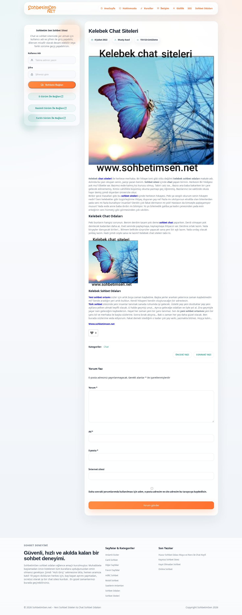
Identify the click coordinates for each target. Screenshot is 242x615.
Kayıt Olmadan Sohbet (170, 564)
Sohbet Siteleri (112, 595)
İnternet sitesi (96, 469)
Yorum (93, 387)
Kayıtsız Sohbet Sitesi (169, 559)
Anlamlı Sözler (112, 554)
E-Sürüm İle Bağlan (50, 96)
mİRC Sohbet (111, 575)
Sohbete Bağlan (54, 84)
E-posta (93, 450)
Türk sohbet (95, 304)
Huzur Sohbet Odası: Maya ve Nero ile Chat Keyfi (182, 554)
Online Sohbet (166, 569)
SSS (190, 8)
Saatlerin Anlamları (114, 585)
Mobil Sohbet (112, 580)
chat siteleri (105, 178)
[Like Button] (91, 332)
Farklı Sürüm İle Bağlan (49, 118)
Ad (91, 431)
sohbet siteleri (129, 195)
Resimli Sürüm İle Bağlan (49, 108)
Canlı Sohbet (111, 559)
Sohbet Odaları (204, 8)
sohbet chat (166, 222)
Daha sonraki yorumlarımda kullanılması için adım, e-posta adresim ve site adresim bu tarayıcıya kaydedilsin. (148, 491)
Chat (106, 346)
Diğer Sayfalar (112, 564)
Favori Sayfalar (112, 570)
